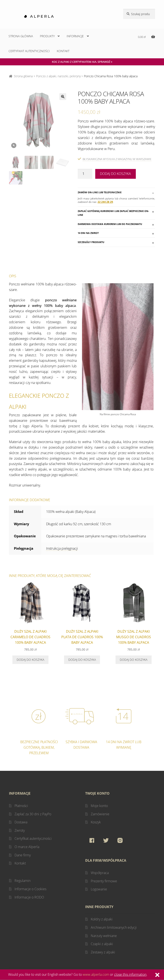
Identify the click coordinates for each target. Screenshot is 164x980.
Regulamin (23, 880)
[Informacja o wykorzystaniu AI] (13, 145)
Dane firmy (23, 855)
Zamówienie (100, 814)
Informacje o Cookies (30, 889)
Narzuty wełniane (104, 935)
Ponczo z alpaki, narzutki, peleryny (58, 76)
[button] (62, 96)
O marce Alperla (27, 846)
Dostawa (21, 822)
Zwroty (20, 830)
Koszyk (96, 822)
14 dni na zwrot (88, 233)
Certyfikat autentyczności (29, 51)
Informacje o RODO (29, 897)
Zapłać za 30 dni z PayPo (33, 814)
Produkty (47, 36)
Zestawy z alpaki (103, 952)
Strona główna (21, 36)
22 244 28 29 (105, 202)
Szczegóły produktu (91, 242)
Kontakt (63, 51)
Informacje (75, 36)
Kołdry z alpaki (102, 919)
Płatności (21, 805)
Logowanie (99, 889)
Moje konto (99, 805)
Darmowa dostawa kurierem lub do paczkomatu (110, 224)
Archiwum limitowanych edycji (114, 927)
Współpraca (100, 872)
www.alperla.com (96, 974)
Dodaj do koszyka (115, 173)
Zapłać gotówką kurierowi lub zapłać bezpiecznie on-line (113, 212)
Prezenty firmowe (104, 881)
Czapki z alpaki (102, 943)
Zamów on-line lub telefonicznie (100, 192)
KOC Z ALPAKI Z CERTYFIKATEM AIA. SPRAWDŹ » (82, 62)
